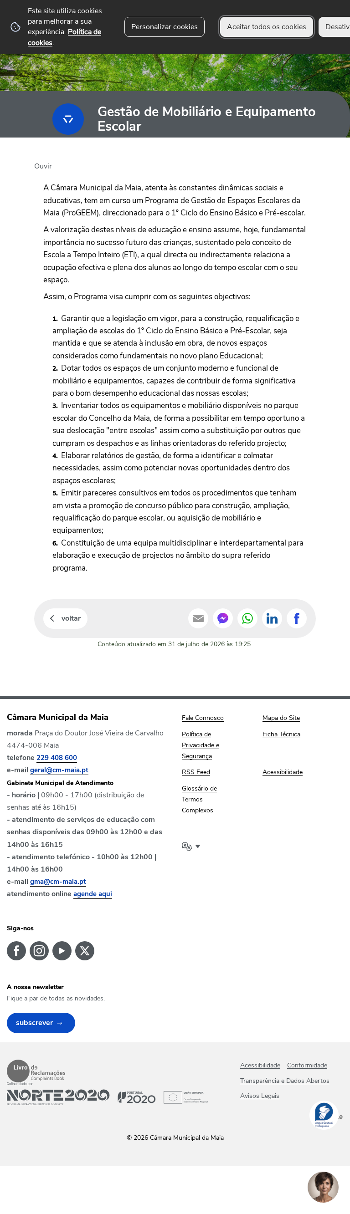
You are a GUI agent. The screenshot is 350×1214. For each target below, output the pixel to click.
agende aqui (92, 893)
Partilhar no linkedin (272, 618)
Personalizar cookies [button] (164, 27)
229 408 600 (56, 757)
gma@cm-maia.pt (58, 881)
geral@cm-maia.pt (59, 770)
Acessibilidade (260, 1065)
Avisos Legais (259, 1096)
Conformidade (307, 1065)
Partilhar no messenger (223, 618)
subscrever (34, 1023)
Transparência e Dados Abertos (284, 1080)
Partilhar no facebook (297, 618)
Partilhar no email (198, 618)
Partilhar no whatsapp (247, 618)
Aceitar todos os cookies (266, 27)
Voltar (71, 618)
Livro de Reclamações (36, 1071)
